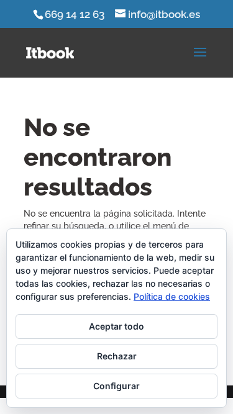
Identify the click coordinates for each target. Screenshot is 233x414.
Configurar (116, 385)
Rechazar (117, 356)
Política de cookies (172, 296)
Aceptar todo (116, 326)
